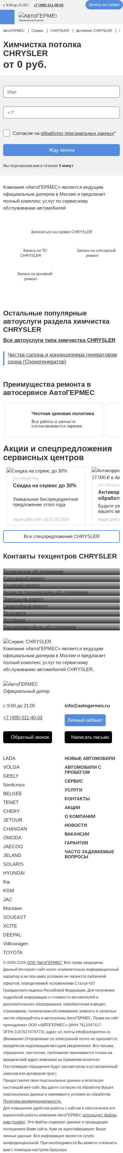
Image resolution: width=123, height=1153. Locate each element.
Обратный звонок (29, 737)
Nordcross (14, 784)
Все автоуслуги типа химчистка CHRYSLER (59, 340)
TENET (11, 802)
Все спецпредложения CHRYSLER (62, 536)
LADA (9, 758)
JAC (7, 899)
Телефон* (10, 104)
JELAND (12, 855)
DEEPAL (12, 934)
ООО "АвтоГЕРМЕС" (45, 962)
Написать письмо (90, 737)
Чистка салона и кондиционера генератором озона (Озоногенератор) (62, 358)
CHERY (11, 811)
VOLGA (11, 767)
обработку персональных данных (77, 133)
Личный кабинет (85, 720)
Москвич (12, 908)
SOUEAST (14, 917)
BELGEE (12, 793)
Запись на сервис (104, 5)
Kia (6, 881)
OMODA (12, 837)
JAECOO (13, 846)
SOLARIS (13, 864)
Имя (6, 83)
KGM (8, 890)
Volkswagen (15, 943)
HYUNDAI (14, 873)
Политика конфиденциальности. (32, 1101)
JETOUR (12, 820)
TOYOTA (12, 952)
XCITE (10, 926)
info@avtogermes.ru (87, 705)
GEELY (11, 776)
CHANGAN (15, 828)
